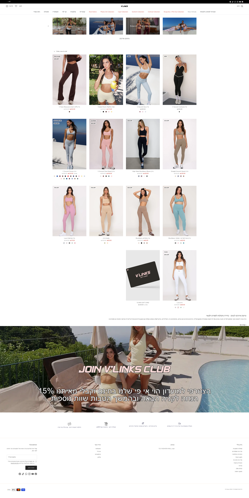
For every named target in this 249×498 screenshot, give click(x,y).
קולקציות (73, 12)
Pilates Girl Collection (107, 12)
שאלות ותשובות (237, 449)
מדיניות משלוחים (237, 451)
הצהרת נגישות (238, 463)
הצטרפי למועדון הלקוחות (208, 12)
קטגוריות (82, 12)
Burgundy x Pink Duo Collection (174, 12)
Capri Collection (123, 12)
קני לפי (64, 12)
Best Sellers (93, 12)
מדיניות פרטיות (237, 460)
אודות (240, 466)
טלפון (99, 457)
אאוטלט (46, 12)
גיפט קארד (36, 12)
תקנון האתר (238, 457)
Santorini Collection (138, 12)
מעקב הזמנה (238, 471)
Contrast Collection (154, 12)
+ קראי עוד (243, 325)
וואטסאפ (98, 449)
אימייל (99, 451)
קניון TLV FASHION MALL (166, 449)
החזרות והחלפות (237, 454)
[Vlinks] (124, 6)
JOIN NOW (31, 468)
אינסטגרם (98, 454)
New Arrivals (192, 12)
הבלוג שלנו (239, 468)
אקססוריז (55, 12)
